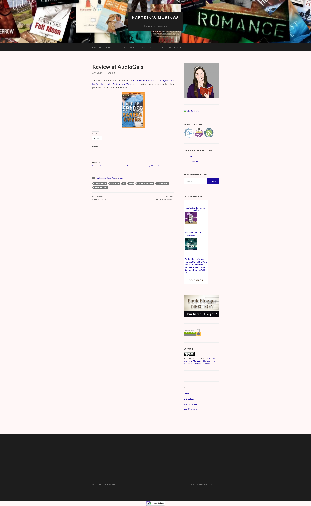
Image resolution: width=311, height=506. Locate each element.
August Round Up (153, 166)
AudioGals (114, 183)
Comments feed (190, 404)
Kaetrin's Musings (155, 17)
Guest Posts (111, 178)
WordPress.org (190, 409)
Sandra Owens (163, 183)
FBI (124, 183)
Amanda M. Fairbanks (192, 272)
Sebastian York (101, 187)
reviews (120, 178)
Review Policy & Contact (172, 47)
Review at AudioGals (100, 166)
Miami (131, 183)
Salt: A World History (193, 232)
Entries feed (189, 399)
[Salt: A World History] (191, 223)
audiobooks (101, 178)
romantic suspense (145, 183)
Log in (186, 393)
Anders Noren (205, 484)
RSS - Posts (188, 156)
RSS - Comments (191, 161)
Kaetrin (112, 73)
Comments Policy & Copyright (121, 47)
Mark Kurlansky (190, 235)
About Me (96, 47)
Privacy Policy (148, 47)
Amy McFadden (100, 183)
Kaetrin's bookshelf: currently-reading (196, 209)
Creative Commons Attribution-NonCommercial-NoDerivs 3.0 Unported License (201, 361)
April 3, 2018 (98, 73)
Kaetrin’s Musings (108, 484)
